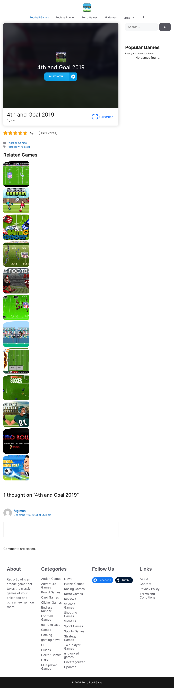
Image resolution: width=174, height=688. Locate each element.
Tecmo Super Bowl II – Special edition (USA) (61, 265)
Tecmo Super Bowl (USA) (60, 185)
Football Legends (61, 479)
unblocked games (71, 655)
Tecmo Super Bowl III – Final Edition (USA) (60, 319)
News (68, 578)
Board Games (50, 592)
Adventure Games (48, 585)
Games (46, 630)
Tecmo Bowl (60, 452)
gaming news (50, 640)
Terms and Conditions (147, 595)
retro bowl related (18, 146)
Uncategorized (74, 662)
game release (50, 624)
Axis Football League (61, 292)
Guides (46, 650)
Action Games (51, 578)
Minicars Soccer (61, 238)
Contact (145, 584)
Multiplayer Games (49, 666)
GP (43, 645)
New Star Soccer (60, 399)
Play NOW (56, 76)
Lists (44, 660)
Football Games (39, 17)
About (144, 578)
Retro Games (90, 17)
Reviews (70, 599)
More (127, 17)
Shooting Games (70, 614)
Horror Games (51, 655)
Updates (70, 667)
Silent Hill (70, 621)
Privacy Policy (150, 589)
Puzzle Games (74, 584)
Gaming (46, 635)
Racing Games (74, 589)
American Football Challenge (61, 425)
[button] (143, 17)
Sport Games (73, 626)
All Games (110, 17)
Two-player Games (72, 646)
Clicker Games (51, 602)
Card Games (50, 597)
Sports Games (74, 631)
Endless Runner (65, 17)
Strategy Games (70, 638)
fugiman (20, 511)
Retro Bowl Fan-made (60, 372)
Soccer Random (61, 212)
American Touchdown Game (60, 345)
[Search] (165, 27)
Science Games (69, 605)
